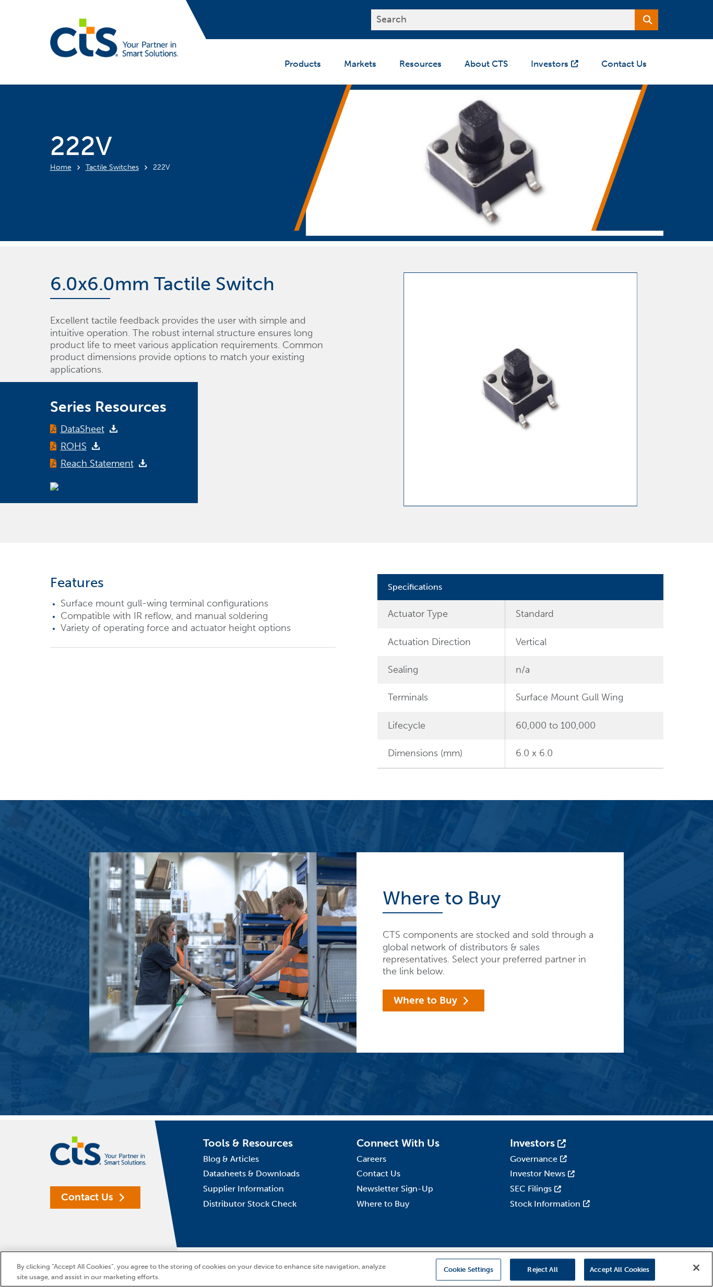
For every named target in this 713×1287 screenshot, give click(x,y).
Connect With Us (397, 1143)
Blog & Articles (231, 1159)
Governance (533, 1159)
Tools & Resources (248, 1143)
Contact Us (87, 1197)
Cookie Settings (469, 1269)
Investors (532, 1143)
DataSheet (82, 429)
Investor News (537, 1173)
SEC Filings (531, 1189)
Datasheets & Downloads (251, 1173)
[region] (356, 1269)
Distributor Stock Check (249, 1204)
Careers (371, 1159)
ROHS (74, 446)
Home (61, 167)
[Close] (696, 1267)
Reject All (542, 1269)
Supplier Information (243, 1189)
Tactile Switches (112, 167)
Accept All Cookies (619, 1269)
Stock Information (545, 1204)
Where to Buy (425, 1000)
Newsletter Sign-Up (394, 1189)
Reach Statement (97, 463)
